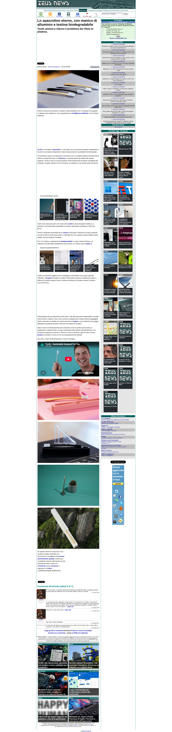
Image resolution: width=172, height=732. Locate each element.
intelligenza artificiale (80, 113)
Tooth (39, 149)
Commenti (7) (95, 67)
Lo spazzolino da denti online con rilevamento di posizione (75, 268)
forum (67, 726)
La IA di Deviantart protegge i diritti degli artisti (75, 215)
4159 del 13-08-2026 (119, 92)
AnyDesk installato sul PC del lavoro (111, 438)
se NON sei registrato (80, 633)
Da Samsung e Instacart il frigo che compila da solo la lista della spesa (61, 216)
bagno (75, 321)
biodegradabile (66, 241)
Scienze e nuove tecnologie (109, 440)
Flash (122, 10)
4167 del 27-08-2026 (119, 50)
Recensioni (58, 10)
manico (66, 232)
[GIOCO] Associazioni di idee (109, 423)
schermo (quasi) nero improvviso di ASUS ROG (115, 420)
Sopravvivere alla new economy (111, 445)
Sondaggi (99, 10)
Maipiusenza (83, 10)
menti (70, 224)
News (118, 10)
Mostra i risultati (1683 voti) (118, 38)
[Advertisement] (52, 48)
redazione (75, 725)
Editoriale (51, 10)
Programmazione (106, 433)
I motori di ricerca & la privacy (110, 452)
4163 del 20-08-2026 (119, 72)
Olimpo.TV (104, 425)
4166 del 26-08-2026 (119, 55)
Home (46, 10)
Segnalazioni (91, 10)
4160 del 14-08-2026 (119, 87)
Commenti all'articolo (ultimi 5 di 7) (55, 586)
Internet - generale (106, 429)
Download (112, 10)
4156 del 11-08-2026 (119, 104)
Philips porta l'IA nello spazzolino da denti (46, 215)
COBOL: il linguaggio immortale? (110, 427)
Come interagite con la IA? (109, 430)
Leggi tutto (70, 606)
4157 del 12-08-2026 (119, 98)
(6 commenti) (94, 671)
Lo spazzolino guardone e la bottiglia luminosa (60, 267)
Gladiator (41, 599)
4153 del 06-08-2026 (119, 119)
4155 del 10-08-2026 (119, 109)
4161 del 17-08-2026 (119, 82)
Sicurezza (70, 10)
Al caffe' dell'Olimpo (107, 422)
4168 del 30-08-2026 (119, 44)
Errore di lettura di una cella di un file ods (113, 434)
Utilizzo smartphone (107, 455)
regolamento (76, 636)
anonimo (54, 566)
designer (49, 278)
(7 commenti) (63, 644)
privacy (88, 724)
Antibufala (106, 10)
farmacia (62, 158)
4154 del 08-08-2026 (119, 115)
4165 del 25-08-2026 (119, 61)
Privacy (103, 436)
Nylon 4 (89, 244)
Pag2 (126, 10)
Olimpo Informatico (118, 416)
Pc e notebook (105, 418)
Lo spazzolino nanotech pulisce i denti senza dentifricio (90, 268)
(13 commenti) (63, 671)
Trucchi (76, 10)
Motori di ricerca (106, 450)
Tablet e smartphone (107, 454)
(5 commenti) (94, 698)
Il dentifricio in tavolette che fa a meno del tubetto (45, 267)
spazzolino (56, 149)
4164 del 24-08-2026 (119, 67)
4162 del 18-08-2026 (119, 77)
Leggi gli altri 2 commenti (53, 630)
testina (39, 335)
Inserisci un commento (56, 633)
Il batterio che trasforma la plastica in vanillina (91, 215)
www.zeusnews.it (54, 67)
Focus (64, 10)
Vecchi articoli (118, 127)
